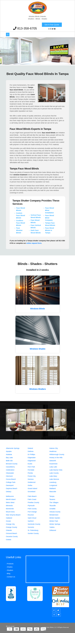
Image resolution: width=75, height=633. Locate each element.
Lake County (54, 473)
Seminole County (34, 524)
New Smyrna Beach (13, 515)
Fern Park (31, 467)
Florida (30, 473)
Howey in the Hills (55, 457)
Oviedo (8, 540)
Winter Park (53, 521)
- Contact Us (10, 577)
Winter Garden (54, 518)
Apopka (9, 451)
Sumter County (33, 533)
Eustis (30, 464)
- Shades (9, 567)
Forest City (32, 476)
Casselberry (10, 467)
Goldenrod (31, 482)
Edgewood (31, 461)
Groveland (31, 491)
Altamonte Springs (12, 448)
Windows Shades (37, 349)
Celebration (10, 470)
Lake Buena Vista (55, 470)
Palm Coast (32, 499)
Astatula (9, 454)
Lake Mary (53, 476)
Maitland (52, 488)
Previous (9, 421)
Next (63, 421)
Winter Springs (54, 524)
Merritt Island (10, 499)
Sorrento (31, 527)
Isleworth (52, 461)
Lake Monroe (54, 479)
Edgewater (32, 457)
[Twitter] (53, 29)
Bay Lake (9, 457)
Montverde (10, 509)
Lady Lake (53, 467)
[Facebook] (51, 29)
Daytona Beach (11, 488)
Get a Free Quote (52, 25)
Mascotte (52, 491)
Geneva (30, 479)
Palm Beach (32, 496)
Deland (30, 448)
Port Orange (32, 512)
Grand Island (32, 488)
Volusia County (54, 512)
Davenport (10, 485)
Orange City (10, 524)
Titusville (52, 505)
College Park (10, 482)
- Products (9, 564)
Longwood (53, 485)
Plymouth (31, 505)
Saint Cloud (32, 518)
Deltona (30, 451)
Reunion (31, 515)
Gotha (30, 485)
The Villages (53, 502)
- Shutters (9, 570)
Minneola (9, 505)
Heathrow (52, 451)
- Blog (8, 573)
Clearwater (10, 473)
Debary (8, 491)
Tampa (51, 496)
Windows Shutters (37, 389)
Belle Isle (9, 461)
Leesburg (52, 482)
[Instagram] (49, 29)
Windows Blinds (37, 308)
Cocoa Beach (11, 479)
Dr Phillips (31, 454)
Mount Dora (10, 512)
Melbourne (10, 496)
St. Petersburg (33, 530)
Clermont (9, 476)
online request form (33, 243)
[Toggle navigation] (7, 34)
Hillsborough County (56, 454)
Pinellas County (33, 502)
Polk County (32, 509)
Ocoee (8, 521)
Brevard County (11, 464)
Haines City (53, 448)
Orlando (9, 530)
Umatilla (52, 509)
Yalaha (51, 527)
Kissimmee (53, 464)
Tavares (52, 499)
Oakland (9, 518)
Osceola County (12, 536)
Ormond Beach (11, 533)
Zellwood (52, 530)
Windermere (53, 515)
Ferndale (31, 470)
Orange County (11, 527)
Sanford (30, 521)
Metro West (10, 502)
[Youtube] (55, 29)
